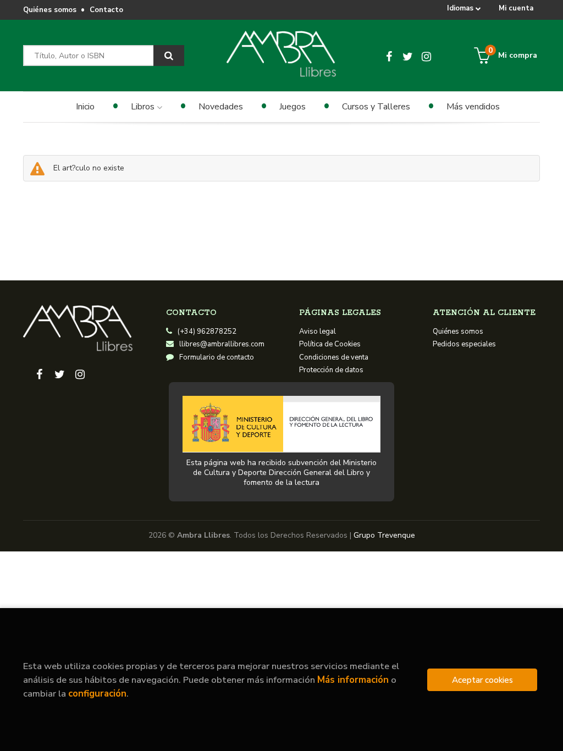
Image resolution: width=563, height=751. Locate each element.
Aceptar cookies (482, 680)
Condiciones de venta (333, 357)
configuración (97, 693)
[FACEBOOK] (389, 55)
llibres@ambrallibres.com (221, 344)
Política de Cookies (330, 344)
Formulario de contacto (216, 357)
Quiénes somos (49, 10)
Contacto (106, 10)
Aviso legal (317, 331)
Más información (353, 679)
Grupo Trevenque (384, 535)
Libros (144, 107)
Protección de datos (331, 370)
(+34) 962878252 (207, 331)
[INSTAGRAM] (426, 55)
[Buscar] (168, 55)
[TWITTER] (408, 55)
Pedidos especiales (464, 344)
